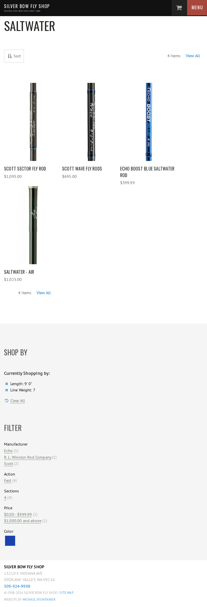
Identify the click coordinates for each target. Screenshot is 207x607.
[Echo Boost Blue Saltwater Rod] (149, 122)
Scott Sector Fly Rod (25, 168)
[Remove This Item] (7, 383)
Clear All (17, 400)
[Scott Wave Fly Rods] (91, 122)
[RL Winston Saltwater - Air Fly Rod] (33, 225)
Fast (7, 480)
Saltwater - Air (19, 271)
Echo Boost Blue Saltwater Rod (147, 171)
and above (22, 520)
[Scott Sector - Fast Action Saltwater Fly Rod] (33, 122)
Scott (8, 463)
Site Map (66, 593)
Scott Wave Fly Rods (82, 168)
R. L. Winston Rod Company (27, 457)
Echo (8, 450)
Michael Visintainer (39, 599)
